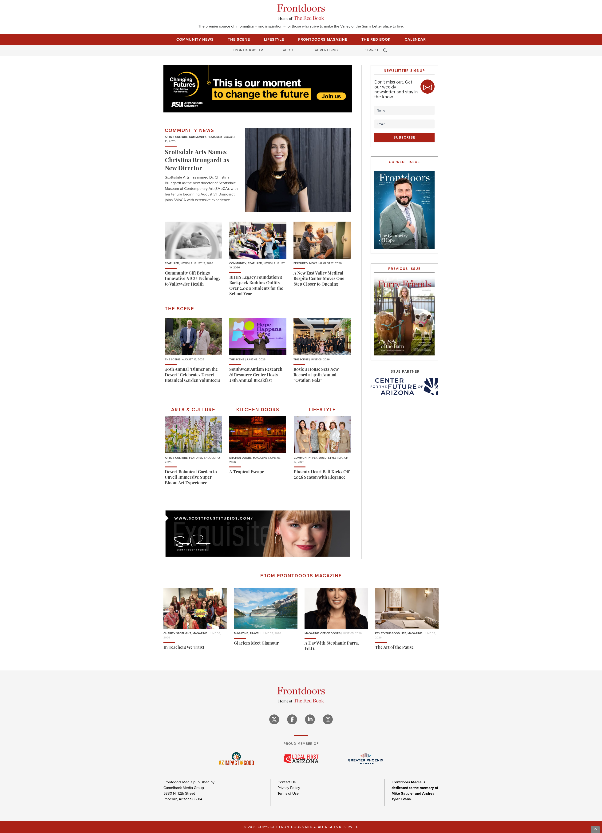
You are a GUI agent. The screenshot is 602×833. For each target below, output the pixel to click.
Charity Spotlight (177, 633)
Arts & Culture (176, 137)
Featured (215, 137)
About (289, 50)
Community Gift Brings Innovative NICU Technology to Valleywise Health (192, 279)
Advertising (326, 50)
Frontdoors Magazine (322, 39)
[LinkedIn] (310, 719)
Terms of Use (288, 793)
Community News (195, 39)
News (185, 263)
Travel (255, 633)
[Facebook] (292, 719)
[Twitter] (274, 719)
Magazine (260, 458)
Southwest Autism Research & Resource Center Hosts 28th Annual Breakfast (255, 375)
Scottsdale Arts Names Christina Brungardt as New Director (197, 161)
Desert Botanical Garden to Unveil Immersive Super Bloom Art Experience (191, 478)
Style (332, 458)
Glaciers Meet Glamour (256, 644)
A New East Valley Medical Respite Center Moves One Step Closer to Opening (318, 279)
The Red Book (376, 39)
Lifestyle (274, 39)
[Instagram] (328, 719)
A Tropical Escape (246, 472)
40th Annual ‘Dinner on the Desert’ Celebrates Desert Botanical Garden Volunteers (192, 375)
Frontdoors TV (248, 50)
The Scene (239, 39)
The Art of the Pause (394, 648)
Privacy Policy (288, 787)
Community (197, 137)
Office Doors (330, 633)
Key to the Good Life (390, 633)
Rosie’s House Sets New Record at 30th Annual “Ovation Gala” (315, 375)
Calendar (415, 39)
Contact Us (286, 782)
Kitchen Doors (240, 458)
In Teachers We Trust (183, 648)
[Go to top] (595, 829)
